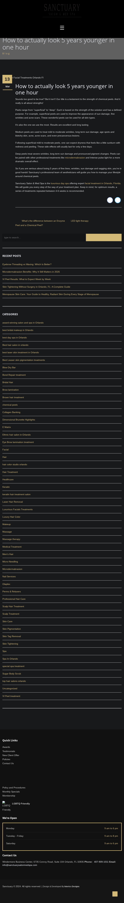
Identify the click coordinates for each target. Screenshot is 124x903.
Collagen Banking (11, 412)
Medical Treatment (11, 546)
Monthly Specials (11, 791)
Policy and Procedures (13, 787)
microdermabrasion (75, 157)
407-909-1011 (101, 861)
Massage (7, 531)
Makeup (6, 524)
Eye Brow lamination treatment (18, 442)
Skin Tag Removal (11, 636)
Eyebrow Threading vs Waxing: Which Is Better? (27, 264)
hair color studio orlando (14, 464)
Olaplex (6, 584)
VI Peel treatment (11, 696)
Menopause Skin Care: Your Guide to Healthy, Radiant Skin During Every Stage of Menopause (50, 294)
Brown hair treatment (13, 397)
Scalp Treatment (10, 614)
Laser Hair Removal (12, 501)
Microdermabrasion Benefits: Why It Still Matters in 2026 (31, 271)
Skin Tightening (10, 643)
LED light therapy (79, 221)
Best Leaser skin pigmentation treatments (23, 360)
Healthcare (8, 479)
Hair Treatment (10, 472)
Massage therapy (11, 539)
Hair (4, 457)
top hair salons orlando (14, 681)
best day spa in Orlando (14, 337)
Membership (8, 795)
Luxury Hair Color (11, 517)
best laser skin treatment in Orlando (20, 352)
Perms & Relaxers (11, 591)
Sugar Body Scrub (11, 673)
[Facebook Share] (110, 200)
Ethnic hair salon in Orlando (16, 434)
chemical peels (10, 404)
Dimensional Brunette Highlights (18, 419)
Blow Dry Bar (9, 367)
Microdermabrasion (12, 569)
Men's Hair (7, 554)
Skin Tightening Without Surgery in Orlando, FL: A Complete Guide (36, 286)
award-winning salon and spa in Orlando (23, 322)
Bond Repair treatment (14, 375)
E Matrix (6, 427)
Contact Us (8, 763)
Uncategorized (9, 688)
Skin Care (7, 621)
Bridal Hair (7, 382)
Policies (6, 759)
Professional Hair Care (14, 599)
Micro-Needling (10, 561)
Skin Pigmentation (11, 629)
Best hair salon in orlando (15, 345)
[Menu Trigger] (62, 27)
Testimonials (8, 751)
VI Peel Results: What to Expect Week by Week (26, 279)
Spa (4, 651)
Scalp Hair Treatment (13, 606)
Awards (6, 747)
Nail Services (9, 576)
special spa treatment (13, 666)
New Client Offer (10, 755)
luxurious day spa (60, 183)
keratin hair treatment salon (16, 494)
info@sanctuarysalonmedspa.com (19, 865)
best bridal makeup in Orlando (17, 330)
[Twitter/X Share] (118, 200)
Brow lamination (10, 389)
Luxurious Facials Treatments (17, 509)
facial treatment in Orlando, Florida (102, 183)
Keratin (6, 487)
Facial (5, 449)
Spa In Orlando (10, 658)
